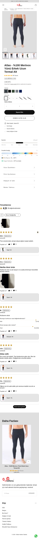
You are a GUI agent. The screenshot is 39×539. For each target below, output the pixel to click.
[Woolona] (8, 479)
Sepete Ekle (19, 112)
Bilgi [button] (4, 503)
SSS (3, 507)
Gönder (32, 493)
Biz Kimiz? (5, 513)
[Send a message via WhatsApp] (36, 536)
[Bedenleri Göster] (28, 461)
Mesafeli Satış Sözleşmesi (9, 527)
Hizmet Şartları (6, 518)
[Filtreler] (2, 215)
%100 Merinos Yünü (10, 78)
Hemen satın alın (19, 118)
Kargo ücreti (13, 84)
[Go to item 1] (5, 223)
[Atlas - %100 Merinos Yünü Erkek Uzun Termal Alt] (16, 444)
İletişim (4, 510)
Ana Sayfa (6, 9)
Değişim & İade (6, 516)
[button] (3, 5)
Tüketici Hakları (6, 521)
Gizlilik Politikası (6, 524)
